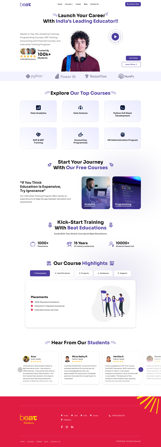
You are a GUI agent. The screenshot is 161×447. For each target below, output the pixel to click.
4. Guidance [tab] (103, 273)
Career (78, 4)
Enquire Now (134, 4)
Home (59, 4)
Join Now (133, 58)
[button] (141, 369)
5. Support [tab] (122, 273)
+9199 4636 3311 (118, 416)
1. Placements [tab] (40, 273)
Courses (68, 4)
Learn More (130, 64)
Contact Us (94, 4)
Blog (85, 4)
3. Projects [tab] (84, 273)
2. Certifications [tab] (62, 273)
